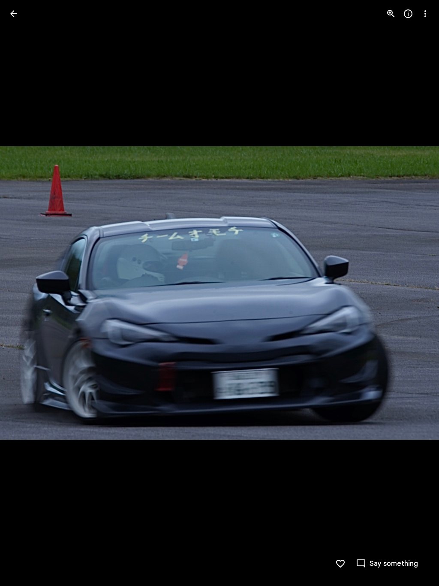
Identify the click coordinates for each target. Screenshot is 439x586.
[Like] (340, 564)
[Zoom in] (391, 13)
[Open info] (408, 13)
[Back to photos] (13, 13)
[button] (24, 293)
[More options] (425, 13)
